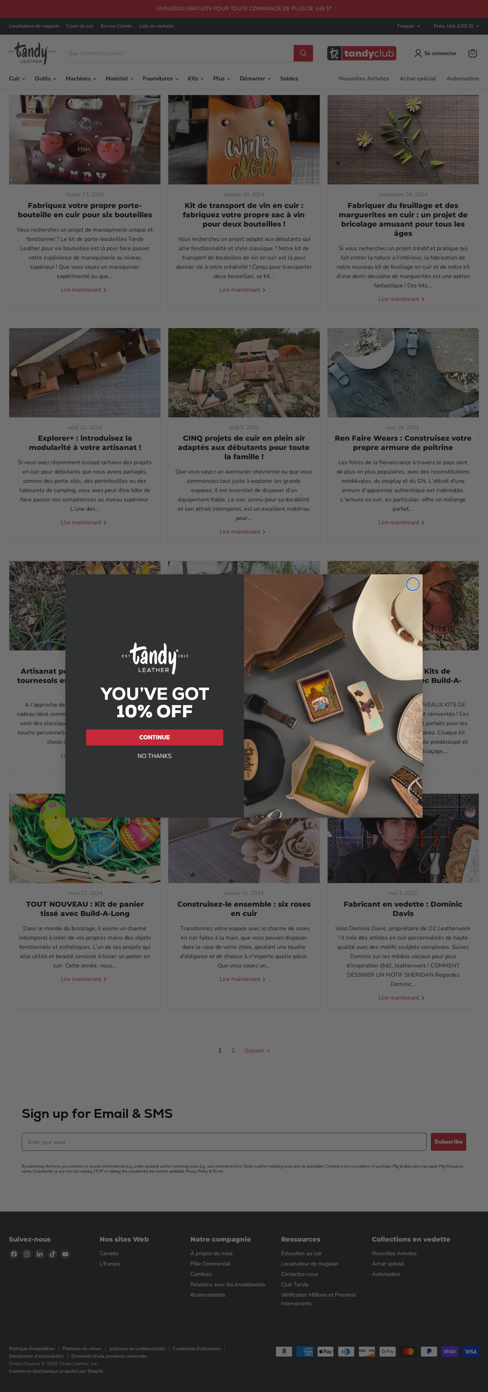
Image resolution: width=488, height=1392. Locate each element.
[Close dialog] (413, 584)
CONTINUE (154, 737)
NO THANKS (155, 756)
